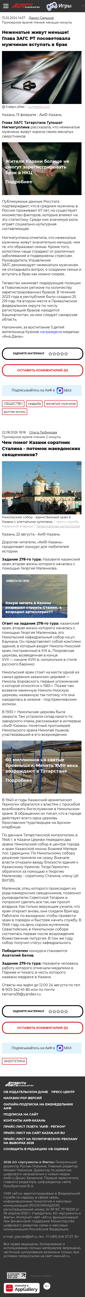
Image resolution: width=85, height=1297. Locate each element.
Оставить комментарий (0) (42, 370)
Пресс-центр (63, 1092)
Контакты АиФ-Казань (24, 1120)
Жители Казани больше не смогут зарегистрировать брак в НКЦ (37, 167)
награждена (51, 332)
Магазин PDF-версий (22, 1098)
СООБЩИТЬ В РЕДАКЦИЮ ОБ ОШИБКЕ (36, 1149)
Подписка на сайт (20, 1114)
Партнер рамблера (41, 1276)
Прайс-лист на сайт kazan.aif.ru (34, 1133)
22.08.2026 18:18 (14, 432)
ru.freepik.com (39, 107)
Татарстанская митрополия (58, 526)
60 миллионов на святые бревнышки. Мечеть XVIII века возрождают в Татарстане (41, 765)
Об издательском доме (25, 1092)
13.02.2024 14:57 (13, 18)
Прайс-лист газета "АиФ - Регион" (34, 1127)
